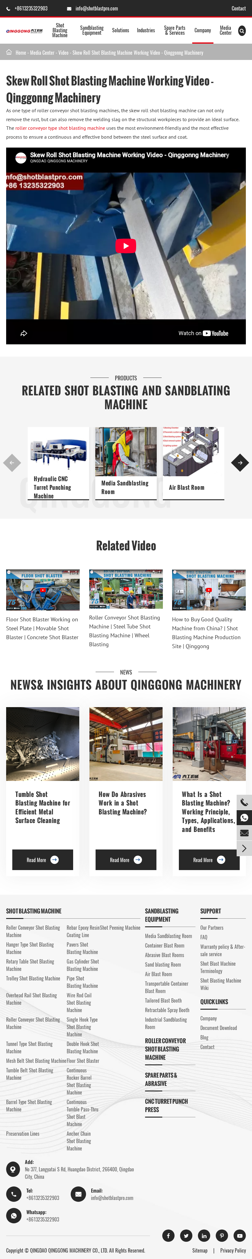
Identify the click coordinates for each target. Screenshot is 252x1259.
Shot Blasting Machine (60, 30)
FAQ (203, 937)
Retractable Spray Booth (167, 1010)
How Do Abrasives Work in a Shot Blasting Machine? (123, 803)
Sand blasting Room (163, 964)
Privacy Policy (233, 1250)
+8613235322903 (32, 8)
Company (203, 30)
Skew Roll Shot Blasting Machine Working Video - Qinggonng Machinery (138, 52)
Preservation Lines (22, 1133)
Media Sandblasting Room (124, 487)
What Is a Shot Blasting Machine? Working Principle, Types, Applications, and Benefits (208, 812)
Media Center (226, 30)
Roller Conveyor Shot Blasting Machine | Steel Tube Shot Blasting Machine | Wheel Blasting (124, 630)
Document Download (218, 1027)
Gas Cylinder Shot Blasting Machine (83, 965)
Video (63, 52)
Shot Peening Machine (120, 927)
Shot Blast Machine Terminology (218, 967)
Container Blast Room (164, 945)
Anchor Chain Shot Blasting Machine (79, 1141)
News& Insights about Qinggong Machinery (126, 685)
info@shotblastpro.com (97, 8)
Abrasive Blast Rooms (164, 955)
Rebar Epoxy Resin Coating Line (83, 931)
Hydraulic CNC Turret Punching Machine (52, 487)
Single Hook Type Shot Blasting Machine (82, 1027)
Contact (239, 8)
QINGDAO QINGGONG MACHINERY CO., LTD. (69, 1250)
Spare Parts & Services (174, 30)
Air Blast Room (186, 487)
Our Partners (211, 927)
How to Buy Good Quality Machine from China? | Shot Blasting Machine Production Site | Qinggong (206, 632)
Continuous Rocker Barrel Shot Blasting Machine (79, 1081)
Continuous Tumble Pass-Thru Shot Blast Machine (82, 1113)
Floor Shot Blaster (83, 1060)
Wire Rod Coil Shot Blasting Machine (79, 1003)
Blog (204, 1037)
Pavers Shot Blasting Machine (82, 948)
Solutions (120, 30)
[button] (12, 462)
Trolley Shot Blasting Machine (33, 978)
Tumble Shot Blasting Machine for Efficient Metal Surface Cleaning (42, 807)
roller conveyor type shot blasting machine (60, 128)
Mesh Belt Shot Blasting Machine (36, 1060)
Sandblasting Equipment (92, 30)
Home (21, 52)
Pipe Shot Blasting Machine (82, 982)
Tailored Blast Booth (163, 1000)
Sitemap (199, 1250)
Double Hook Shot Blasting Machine (83, 1047)
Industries (146, 30)
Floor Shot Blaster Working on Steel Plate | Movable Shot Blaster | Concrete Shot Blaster (42, 628)
